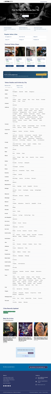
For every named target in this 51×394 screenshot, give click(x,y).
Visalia (40, 120)
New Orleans (27, 178)
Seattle (22, 298)
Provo (14, 288)
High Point (15, 236)
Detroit (19, 190)
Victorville (35, 120)
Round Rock (15, 284)
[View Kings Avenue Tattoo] (9, 51)
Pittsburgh (27, 255)
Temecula (20, 120)
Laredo (18, 281)
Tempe (19, 101)
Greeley (14, 127)
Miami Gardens (37, 136)
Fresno (35, 110)
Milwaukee (26, 302)
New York (19, 230)
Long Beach (40, 112)
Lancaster (34, 112)
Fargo (14, 240)
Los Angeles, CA (8, 36)
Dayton (35, 244)
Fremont (30, 110)
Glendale (24, 99)
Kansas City (15, 170)
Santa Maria (27, 118)
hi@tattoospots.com (41, 384)
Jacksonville (21, 136)
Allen (18, 276)
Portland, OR (36, 39)
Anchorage (15, 95)
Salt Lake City (19, 288)
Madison (20, 302)
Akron (14, 244)
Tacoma (34, 298)
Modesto (25, 113)
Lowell (24, 186)
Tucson (23, 101)
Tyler (33, 284)
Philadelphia (20, 255)
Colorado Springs (31, 125)
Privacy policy (45, 392)
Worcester (36, 186)
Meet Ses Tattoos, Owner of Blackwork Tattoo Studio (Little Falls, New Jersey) (25, 339)
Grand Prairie (30, 280)
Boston (14, 186)
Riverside (34, 115)
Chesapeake (21, 292)
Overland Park (21, 170)
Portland (24, 251)
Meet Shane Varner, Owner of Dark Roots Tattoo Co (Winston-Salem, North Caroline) (9, 339)
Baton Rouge (15, 178)
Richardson (39, 283)
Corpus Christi (29, 278)
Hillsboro (19, 251)
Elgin (23, 157)
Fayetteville (34, 234)
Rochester (21, 195)
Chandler (14, 99)
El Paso (44, 278)
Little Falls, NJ (39, 57)
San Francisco (15, 118)
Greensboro (40, 234)
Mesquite (14, 283)
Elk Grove (14, 110)
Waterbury (32, 131)
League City (24, 281)
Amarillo (22, 276)
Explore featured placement (41, 74)
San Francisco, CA (30, 57)
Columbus (34, 143)
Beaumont (38, 276)
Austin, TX (7, 39)
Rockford (41, 157)
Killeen (14, 281)
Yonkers (35, 230)
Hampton (27, 292)
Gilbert (19, 99)
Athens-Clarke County (17, 143)
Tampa (34, 139)
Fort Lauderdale (28, 135)
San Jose (21, 118)
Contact (40, 392)
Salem (29, 251)
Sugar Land (28, 284)
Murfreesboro (38, 271)
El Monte (42, 108)
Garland (24, 280)
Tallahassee (29, 139)
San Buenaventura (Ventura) (32, 116)
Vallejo (30, 120)
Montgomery (31, 91)
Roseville (39, 115)
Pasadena (19, 115)
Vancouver (40, 298)
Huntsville (21, 91)
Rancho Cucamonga (26, 115)
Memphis (32, 271)
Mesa (29, 99)
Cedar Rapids (15, 166)
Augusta (29, 143)
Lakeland (27, 136)
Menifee (20, 113)
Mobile (26, 91)
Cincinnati (19, 244)
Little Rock (15, 105)
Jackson (14, 199)
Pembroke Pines (31, 138)
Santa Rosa (33, 118)
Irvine (30, 112)
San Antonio (21, 284)
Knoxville (27, 271)
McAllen (40, 281)
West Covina (15, 121)
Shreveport (34, 178)
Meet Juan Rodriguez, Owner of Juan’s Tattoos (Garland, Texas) (41, 338)
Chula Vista (26, 108)
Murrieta (38, 113)
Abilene (14, 276)
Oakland (43, 113)
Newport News (33, 292)
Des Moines (22, 166)
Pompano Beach (39, 138)
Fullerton (40, 110)
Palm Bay (24, 138)
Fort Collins (43, 125)
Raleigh (20, 236)
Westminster (35, 127)
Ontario (14, 115)
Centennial (24, 125)
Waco (37, 284)
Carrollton (15, 278)
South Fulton (28, 145)
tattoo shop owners (9, 320)
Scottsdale (43, 99)
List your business (43, 1)
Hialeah (40, 135)
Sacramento (15, 116)
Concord (32, 108)
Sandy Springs (15, 145)
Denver (37, 125)
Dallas (35, 278)
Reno (33, 215)
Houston (36, 280)
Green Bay (15, 302)
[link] (25, 74)
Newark (19, 222)
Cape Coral (15, 135)
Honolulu (14, 149)
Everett (14, 298)
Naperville (32, 157)
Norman (14, 247)
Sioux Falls (15, 267)
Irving (41, 280)
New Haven (26, 131)
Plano (34, 283)
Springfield (15, 158)
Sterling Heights (38, 190)
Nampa (23, 153)
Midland (19, 283)
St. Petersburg (22, 139)
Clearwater (21, 135)
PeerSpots (19, 392)
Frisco (20, 280)
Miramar (14, 138)
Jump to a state (19, 85)
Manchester (15, 219)
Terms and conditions (33, 392)
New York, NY (22, 36)
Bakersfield (15, 108)
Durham (28, 234)
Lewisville (30, 281)
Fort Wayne (20, 162)
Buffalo (14, 230)
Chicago (18, 157)
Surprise (14, 101)
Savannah (22, 145)
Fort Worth (15, 280)
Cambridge (19, 186)
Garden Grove (15, 112)
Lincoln (14, 211)
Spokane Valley (28, 298)
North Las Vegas (27, 215)
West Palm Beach (41, 139)
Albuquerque (15, 226)
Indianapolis (27, 162)
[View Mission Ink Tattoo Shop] (31, 51)
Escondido (20, 110)
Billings (14, 207)
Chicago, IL (21, 39)
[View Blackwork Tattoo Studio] (41, 51)
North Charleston (21, 263)
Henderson (15, 215)
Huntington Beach (23, 112)
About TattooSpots (6, 383)
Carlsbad (20, 108)
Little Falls (5, 311)
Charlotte (18, 234)
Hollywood (15, 136)
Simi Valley (40, 118)
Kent (18, 298)
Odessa (24, 283)
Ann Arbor (14, 190)
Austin (33, 276)
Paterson (24, 222)
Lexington (14, 174)
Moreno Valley (32, 113)
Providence (15, 259)
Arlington (28, 276)
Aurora (18, 125)
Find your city (7, 85)
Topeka (27, 170)
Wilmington (25, 236)
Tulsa (26, 247)
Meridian (18, 153)
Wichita (32, 170)
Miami (31, 136)
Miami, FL (35, 36)
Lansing (31, 190)
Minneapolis (15, 195)
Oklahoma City (20, 247)
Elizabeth (14, 222)
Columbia (14, 203)
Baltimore (14, 182)
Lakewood (19, 127)
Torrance (25, 120)
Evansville (14, 162)
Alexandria (15, 292)
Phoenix (37, 99)
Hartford (20, 131)
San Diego (41, 116)
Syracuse (30, 230)
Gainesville (35, 135)
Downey (36, 108)
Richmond (14, 294)
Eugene (14, 251)
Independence (21, 203)
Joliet (27, 157)
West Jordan (26, 288)
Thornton (29, 127)
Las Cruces (21, 226)
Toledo (40, 244)
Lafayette (21, 178)
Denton (39, 278)
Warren (14, 191)
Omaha (18, 211)
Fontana (25, 110)
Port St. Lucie (15, 139)
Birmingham (15, 91)
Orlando (19, 138)
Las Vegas (20, 215)
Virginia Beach (21, 294)
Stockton (14, 120)
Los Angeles (15, 113)
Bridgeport (15, 131)
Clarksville (21, 271)
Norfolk (39, 292)
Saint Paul (27, 195)
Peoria (33, 99)
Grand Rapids (25, 190)
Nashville (14, 272)
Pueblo (24, 127)
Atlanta (24, 143)
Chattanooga (15, 271)
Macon (39, 143)
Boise (14, 153)
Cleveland (24, 244)
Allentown (14, 255)
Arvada (14, 125)
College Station (21, 278)
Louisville (20, 174)
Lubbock (35, 281)
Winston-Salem (32, 236)
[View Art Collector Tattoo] (20, 51)
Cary (13, 234)
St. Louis (39, 203)
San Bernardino (22, 116)
